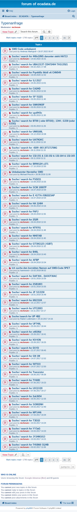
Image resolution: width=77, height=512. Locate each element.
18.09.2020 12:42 (38, 75)
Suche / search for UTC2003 (27, 308)
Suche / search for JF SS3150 (28, 292)
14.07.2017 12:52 (38, 358)
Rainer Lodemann (28, 319)
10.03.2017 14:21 (38, 439)
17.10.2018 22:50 (38, 166)
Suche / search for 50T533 (26, 364)
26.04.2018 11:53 (38, 222)
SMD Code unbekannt (24, 49)
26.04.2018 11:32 (38, 246)
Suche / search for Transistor (28, 372)
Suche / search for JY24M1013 (28, 436)
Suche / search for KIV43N (26, 340)
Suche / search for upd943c (27, 112)
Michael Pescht (26, 174)
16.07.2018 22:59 (38, 190)
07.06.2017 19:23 (38, 383)
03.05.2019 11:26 (38, 126)
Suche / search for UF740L (26, 323)
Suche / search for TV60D (26, 380)
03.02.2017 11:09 (38, 447)
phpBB (29, 508)
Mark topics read (13, 38)
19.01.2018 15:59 (38, 278)
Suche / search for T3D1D (26, 420)
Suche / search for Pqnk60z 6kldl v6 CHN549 (36, 72)
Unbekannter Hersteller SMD (27, 172)
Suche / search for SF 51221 (27, 96)
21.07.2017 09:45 (38, 350)
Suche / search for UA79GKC (28, 139)
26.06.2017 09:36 (38, 374)
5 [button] (57, 37)
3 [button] (49, 37)
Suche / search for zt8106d (26, 331)
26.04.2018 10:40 (38, 254)
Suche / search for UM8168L (27, 131)
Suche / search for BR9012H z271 (30, 164)
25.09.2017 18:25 (38, 342)
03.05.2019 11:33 (38, 107)
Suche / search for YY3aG (26, 428)
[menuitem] (9, 11)
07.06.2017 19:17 (38, 391)
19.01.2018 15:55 (38, 286)
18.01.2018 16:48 (38, 295)
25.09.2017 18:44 (38, 326)
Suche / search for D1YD (25, 348)
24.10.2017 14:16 (45, 319)
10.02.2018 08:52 (38, 270)
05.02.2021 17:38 (38, 67)
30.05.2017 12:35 (38, 399)
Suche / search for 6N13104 (27, 300)
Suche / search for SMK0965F (28, 104)
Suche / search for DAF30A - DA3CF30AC (34, 276)
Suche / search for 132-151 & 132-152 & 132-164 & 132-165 (43, 155)
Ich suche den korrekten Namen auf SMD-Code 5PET (41, 268)
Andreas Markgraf (28, 51)
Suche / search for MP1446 (26, 412)
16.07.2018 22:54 (38, 198)
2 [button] (45, 37)
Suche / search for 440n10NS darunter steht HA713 (40, 56)
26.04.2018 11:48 (38, 230)
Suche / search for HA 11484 (27, 203)
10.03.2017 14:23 (38, 431)
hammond (24, 270)
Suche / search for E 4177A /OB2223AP (33, 195)
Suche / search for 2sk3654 (27, 396)
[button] (36, 38)
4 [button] (53, 37)
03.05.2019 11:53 (38, 91)
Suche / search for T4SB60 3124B (30, 444)
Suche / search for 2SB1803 (27, 284)
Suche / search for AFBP (25, 260)
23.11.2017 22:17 (38, 311)
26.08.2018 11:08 (43, 174)
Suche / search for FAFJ (25, 211)
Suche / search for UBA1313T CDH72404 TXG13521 (40, 64)
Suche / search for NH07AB (27, 235)
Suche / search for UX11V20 (27, 388)
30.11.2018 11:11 (38, 158)
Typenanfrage (12, 23)
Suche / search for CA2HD (26, 88)
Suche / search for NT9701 (26, 227)
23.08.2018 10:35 (38, 182)
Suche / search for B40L (25, 252)
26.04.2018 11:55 (38, 214)
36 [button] (64, 37)
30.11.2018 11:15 (38, 150)
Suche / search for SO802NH (27, 404)
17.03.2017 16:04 (38, 415)
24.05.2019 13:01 (38, 83)
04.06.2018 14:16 (38, 206)
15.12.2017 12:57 (38, 303)
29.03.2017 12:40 (38, 407)
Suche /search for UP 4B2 (26, 316)
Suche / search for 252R (25, 219)
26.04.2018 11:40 (38, 238)
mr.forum (16, 27)
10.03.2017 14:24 (38, 423)
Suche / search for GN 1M (26, 356)
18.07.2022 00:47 (45, 51)
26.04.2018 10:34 (38, 262)
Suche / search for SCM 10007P (29, 187)
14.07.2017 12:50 (38, 366)
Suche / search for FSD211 (26, 179)
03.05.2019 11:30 (38, 115)
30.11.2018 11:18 (38, 142)
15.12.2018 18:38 (38, 134)
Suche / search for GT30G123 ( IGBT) (32, 243)
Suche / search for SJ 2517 (26, 80)
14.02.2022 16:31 (38, 59)
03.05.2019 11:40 (38, 99)
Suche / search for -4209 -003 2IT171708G (34, 147)
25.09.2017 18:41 (38, 334)
